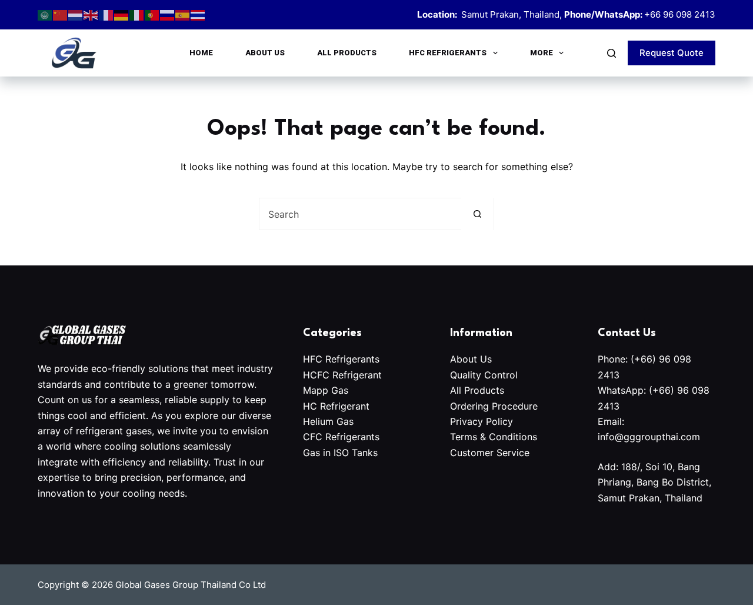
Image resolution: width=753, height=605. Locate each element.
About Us (265, 52)
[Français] (106, 15)
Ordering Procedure (494, 406)
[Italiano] (137, 15)
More (541, 52)
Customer (473, 452)
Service (513, 452)
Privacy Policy (481, 421)
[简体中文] (60, 15)
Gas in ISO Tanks (340, 452)
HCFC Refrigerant (342, 375)
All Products (346, 52)
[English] (91, 15)
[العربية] (45, 15)
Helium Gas (328, 421)
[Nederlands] (76, 15)
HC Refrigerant (336, 406)
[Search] (611, 53)
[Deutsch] (121, 15)
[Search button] (477, 214)
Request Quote (671, 52)
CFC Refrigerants (341, 437)
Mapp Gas (325, 390)
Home (201, 52)
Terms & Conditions (493, 437)
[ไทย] (198, 15)
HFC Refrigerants (448, 52)
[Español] (183, 15)
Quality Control (485, 375)
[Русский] (167, 15)
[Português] (152, 15)
